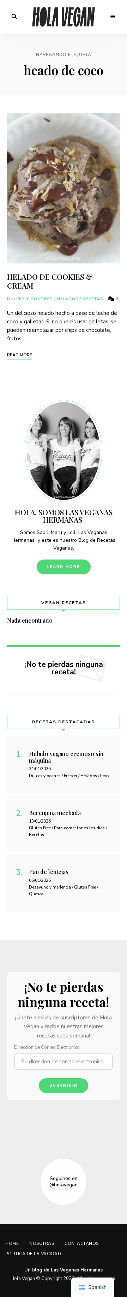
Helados (68, 299)
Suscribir (63, 1085)
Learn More (63, 566)
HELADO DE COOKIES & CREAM (50, 281)
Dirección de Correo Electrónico (47, 1047)
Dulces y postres (30, 299)
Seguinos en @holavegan (63, 1181)
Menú (113, 17)
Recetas (93, 299)
